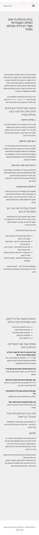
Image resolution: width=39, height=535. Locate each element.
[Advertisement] (19, 53)
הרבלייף (29, 358)
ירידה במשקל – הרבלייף (19, 99)
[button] (33, 5)
